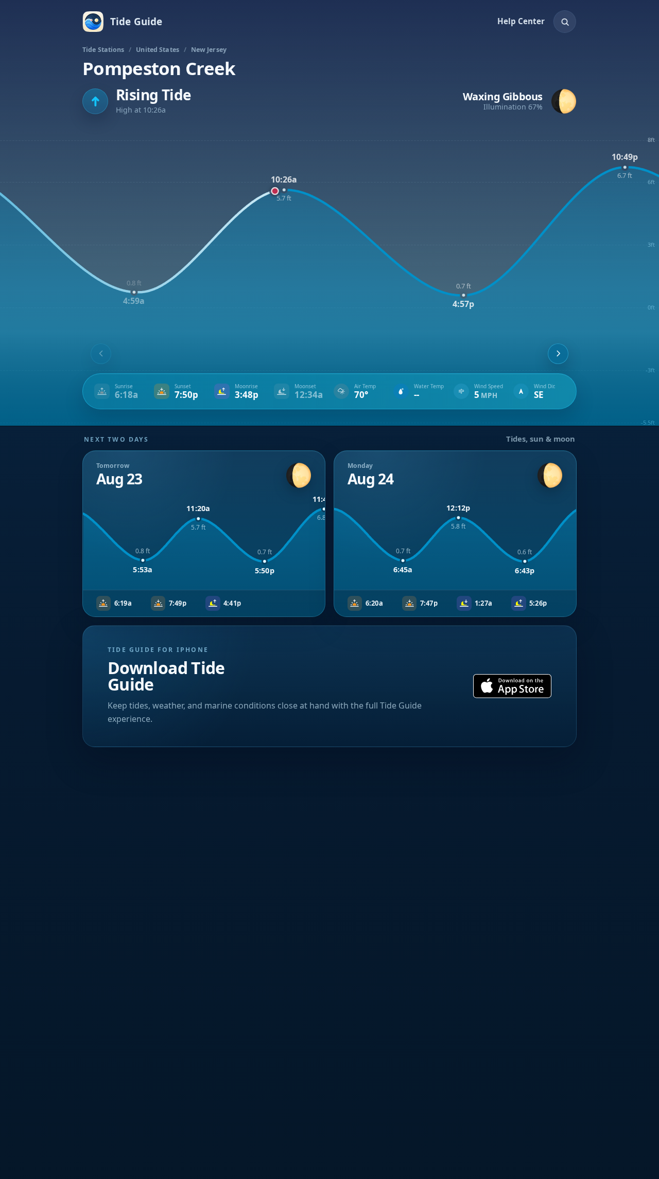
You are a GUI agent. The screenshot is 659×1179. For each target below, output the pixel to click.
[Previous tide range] (101, 353)
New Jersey (209, 49)
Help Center (521, 21)
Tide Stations (103, 49)
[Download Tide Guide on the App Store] (512, 686)
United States (157, 49)
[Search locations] (565, 21)
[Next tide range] (558, 353)
